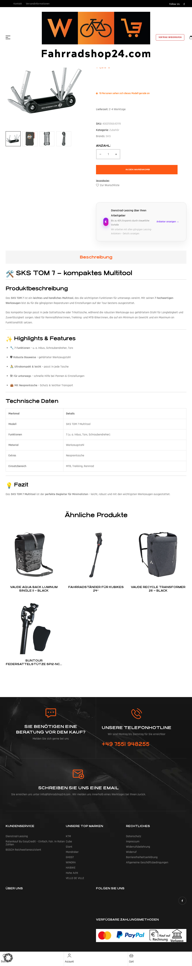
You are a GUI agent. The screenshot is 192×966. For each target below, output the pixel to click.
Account (69, 962)
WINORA (71, 862)
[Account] (69, 955)
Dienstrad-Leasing (17, 836)
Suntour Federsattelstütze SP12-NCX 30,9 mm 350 (34, 664)
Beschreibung (96, 257)
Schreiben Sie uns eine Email (78, 788)
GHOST (70, 857)
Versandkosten (102, 180)
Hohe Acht (72, 873)
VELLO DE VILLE (75, 878)
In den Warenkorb (138, 169)
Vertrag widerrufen (170, 37)
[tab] (96, 257)
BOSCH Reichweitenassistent (23, 850)
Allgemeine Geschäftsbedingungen (147, 862)
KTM (68, 836)
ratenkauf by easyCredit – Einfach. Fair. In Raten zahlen (35, 843)
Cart (131, 962)
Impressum (132, 841)
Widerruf (131, 852)
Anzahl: (103, 145)
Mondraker (72, 852)
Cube (69, 841)
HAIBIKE (71, 868)
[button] (8, 958)
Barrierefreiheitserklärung (142, 857)
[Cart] (131, 955)
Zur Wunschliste (109, 185)
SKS (108, 136)
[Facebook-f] (184, 4)
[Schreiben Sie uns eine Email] (78, 774)
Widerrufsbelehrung (138, 847)
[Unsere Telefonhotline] (136, 713)
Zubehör (114, 130)
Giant (69, 847)
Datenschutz (133, 836)
